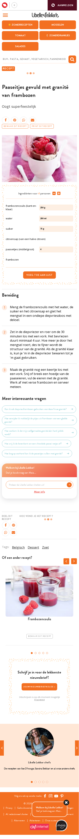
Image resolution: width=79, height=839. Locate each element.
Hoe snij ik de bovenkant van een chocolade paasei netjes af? (33, 443)
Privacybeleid (39, 700)
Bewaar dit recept (15, 126)
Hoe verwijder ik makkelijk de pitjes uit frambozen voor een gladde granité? (36, 420)
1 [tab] (32, 653)
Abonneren (19, 820)
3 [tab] (39, 653)
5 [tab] (47, 653)
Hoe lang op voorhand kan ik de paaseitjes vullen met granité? (34, 453)
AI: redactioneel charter (17, 814)
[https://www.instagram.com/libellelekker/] (51, 796)
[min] (53, 193)
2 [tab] (36, 653)
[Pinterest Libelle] (62, 796)
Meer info (39, 492)
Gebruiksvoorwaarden (27, 808)
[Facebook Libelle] (45, 796)
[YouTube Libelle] (56, 796)
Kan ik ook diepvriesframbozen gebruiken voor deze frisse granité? (36, 409)
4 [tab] (43, 653)
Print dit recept (42, 126)
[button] (62, 5)
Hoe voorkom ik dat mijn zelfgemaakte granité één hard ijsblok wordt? (34, 432)
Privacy (9, 808)
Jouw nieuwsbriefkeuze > (39, 686)
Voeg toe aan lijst (39, 275)
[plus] (58, 193)
